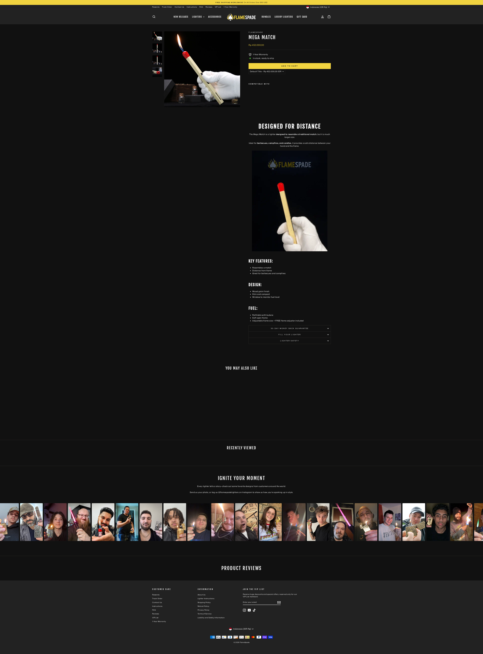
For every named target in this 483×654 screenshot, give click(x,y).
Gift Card (302, 16)
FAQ (201, 7)
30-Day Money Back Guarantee (290, 328)
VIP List (218, 7)
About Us (201, 595)
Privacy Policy (204, 610)
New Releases (181, 16)
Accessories (214, 16)
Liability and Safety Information (211, 617)
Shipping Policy (204, 602)
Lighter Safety (289, 341)
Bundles (266, 16)
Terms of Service (205, 614)
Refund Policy (203, 606)
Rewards (155, 7)
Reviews (209, 7)
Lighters (197, 16)
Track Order (167, 7)
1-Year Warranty (230, 7)
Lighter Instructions (206, 598)
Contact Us (179, 7)
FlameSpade (256, 32)
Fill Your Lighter (289, 334)
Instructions (192, 7)
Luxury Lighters (284, 16)
